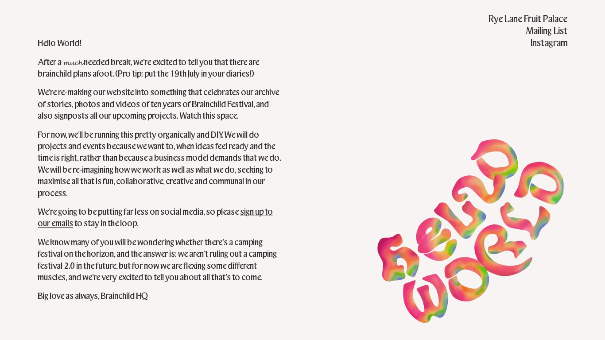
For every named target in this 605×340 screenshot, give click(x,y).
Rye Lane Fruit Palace (528, 18)
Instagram (549, 42)
